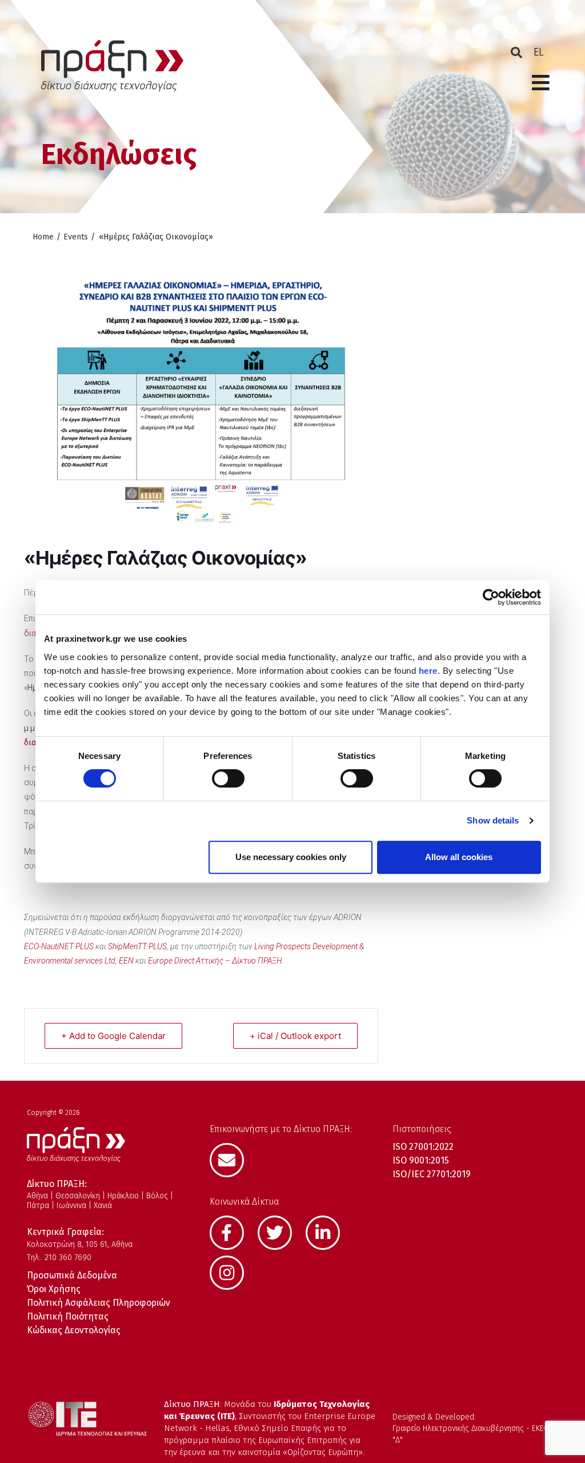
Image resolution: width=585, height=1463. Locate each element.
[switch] (228, 778)
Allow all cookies (458, 857)
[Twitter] (280, 1231)
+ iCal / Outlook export (295, 1035)
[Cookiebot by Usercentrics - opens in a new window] (491, 597)
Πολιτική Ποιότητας (68, 1316)
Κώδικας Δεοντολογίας (74, 1330)
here (428, 670)
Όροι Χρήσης (54, 1289)
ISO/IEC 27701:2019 (431, 1174)
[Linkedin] (328, 1231)
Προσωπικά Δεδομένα (72, 1275)
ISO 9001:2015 (420, 1160)
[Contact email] (232, 1159)
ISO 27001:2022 (423, 1146)
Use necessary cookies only (290, 857)
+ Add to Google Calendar (113, 1035)
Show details (493, 820)
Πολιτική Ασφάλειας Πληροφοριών (98, 1302)
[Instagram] (232, 1271)
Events (75, 237)
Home (43, 237)
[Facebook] (232, 1231)
